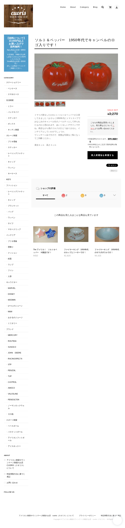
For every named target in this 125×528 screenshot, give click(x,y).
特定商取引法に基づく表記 (16, 475)
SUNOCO (12, 347)
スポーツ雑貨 (11, 420)
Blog (95, 7)
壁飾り (10, 247)
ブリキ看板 (12, 141)
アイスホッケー (14, 446)
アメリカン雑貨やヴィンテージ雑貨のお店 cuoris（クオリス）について (16, 464)
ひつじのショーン (15, 306)
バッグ (10, 212)
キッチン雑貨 (13, 130)
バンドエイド (13, 112)
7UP (10, 376)
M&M (10, 312)
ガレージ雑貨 (11, 135)
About (73, 7)
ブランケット (13, 206)
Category (84, 7)
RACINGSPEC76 (15, 359)
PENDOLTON (13, 400)
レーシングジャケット (16, 154)
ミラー (10, 106)
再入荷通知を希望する (102, 155)
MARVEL (12, 288)
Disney (11, 294)
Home (63, 7)
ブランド (10, 329)
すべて (45, 195)
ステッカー (12, 118)
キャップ (11, 162)
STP (9, 364)
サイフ (10, 223)
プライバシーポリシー (87, 515)
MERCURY (12, 335)
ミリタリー (12, 323)
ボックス (11, 124)
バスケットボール (15, 432)
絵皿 (10, 259)
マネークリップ (14, 229)
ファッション (11, 185)
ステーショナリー (13, 82)
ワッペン (11, 168)
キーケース (12, 173)
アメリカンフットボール (16, 439)
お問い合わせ (12, 483)
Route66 (12, 341)
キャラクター (11, 282)
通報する (114, 171)
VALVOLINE (13, 394)
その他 (10, 414)
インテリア (10, 235)
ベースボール (13, 426)
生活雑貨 (10, 100)
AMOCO (11, 388)
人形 (10, 276)
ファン (10, 270)
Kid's (8, 179)
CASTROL (12, 382)
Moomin (12, 300)
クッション (12, 253)
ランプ (10, 265)
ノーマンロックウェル (16, 407)
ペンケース (12, 88)
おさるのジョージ (15, 317)
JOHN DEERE (14, 353)
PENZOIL (12, 370)
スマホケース (13, 94)
